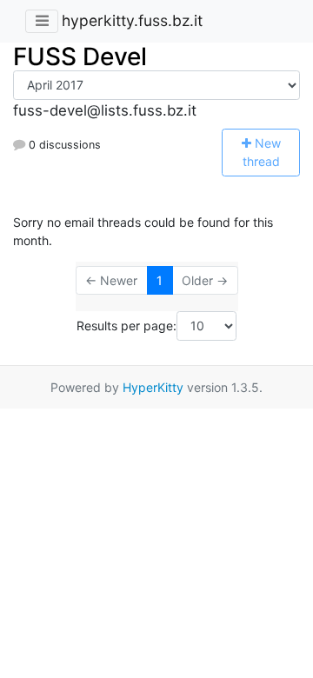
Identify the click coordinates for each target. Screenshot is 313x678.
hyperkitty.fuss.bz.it (132, 20)
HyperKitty (153, 387)
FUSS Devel (80, 56)
